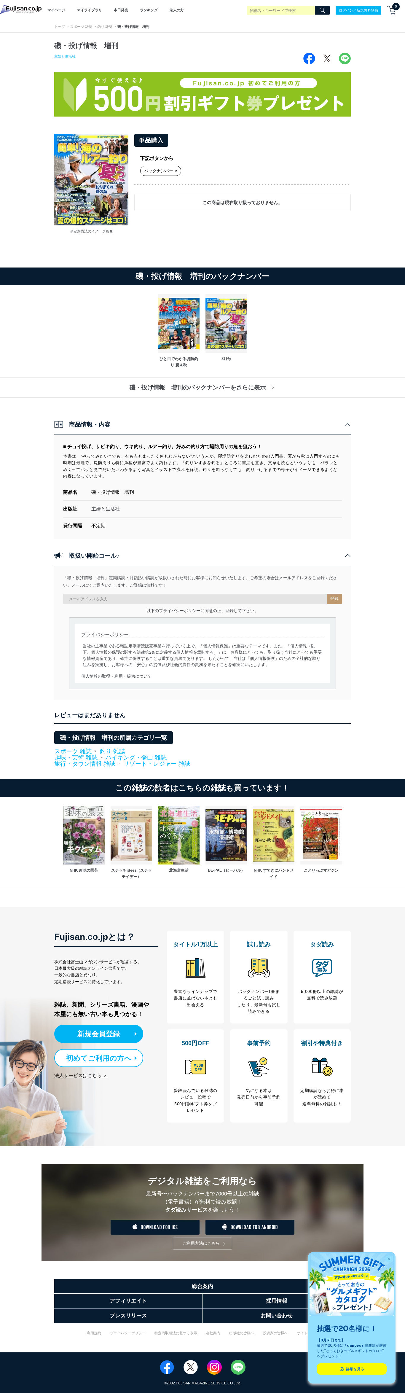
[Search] (322, 10)
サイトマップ (307, 1333)
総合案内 (202, 1286)
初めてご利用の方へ (99, 1058)
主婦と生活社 (65, 56)
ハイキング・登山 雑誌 (136, 757)
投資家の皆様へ (275, 1333)
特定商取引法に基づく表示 (175, 1333)
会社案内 (213, 1333)
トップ (59, 27)
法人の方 (177, 10)
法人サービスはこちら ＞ (81, 1075)
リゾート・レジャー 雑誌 (156, 763)
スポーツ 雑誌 (81, 27)
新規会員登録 (98, 1034)
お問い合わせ (277, 1316)
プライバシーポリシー (128, 1333)
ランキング (149, 10)
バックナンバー (158, 170)
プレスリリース (128, 1316)
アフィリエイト (128, 1301)
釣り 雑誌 (104, 27)
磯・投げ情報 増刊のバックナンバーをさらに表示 (198, 387)
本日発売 (121, 10)
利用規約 (94, 1333)
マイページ (56, 10)
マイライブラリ (89, 10)
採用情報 (276, 1301)
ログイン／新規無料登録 (358, 10)
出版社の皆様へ (241, 1333)
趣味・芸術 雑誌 (76, 758)
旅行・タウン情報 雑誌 (84, 764)
